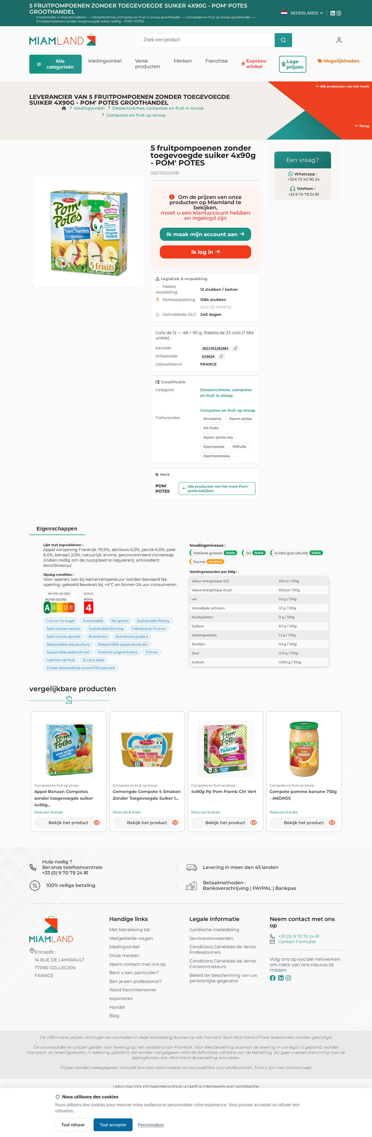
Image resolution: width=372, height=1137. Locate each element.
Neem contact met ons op (137, 964)
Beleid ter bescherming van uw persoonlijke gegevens (223, 977)
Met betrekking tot (129, 929)
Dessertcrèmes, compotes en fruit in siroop (158, 108)
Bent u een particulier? (134, 972)
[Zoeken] (283, 40)
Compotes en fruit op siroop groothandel (218, 17)
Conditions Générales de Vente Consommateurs (222, 963)
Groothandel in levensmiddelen (61, 17)
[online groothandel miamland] (62, 40)
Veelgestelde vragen (131, 938)
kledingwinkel (89, 108)
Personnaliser (151, 1124)
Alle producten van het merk (344, 86)
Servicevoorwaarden (211, 938)
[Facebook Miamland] (273, 978)
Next (347, 772)
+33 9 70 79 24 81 (303, 194)
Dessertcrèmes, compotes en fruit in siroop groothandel (136, 17)
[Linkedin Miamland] (333, 13)
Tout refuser (73, 1124)
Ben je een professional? (135, 981)
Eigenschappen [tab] (57, 528)
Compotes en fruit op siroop (136, 115)
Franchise (216, 61)
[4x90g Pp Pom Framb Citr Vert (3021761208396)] (225, 749)
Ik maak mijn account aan (202, 234)
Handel (117, 1007)
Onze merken (124, 955)
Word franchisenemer (132, 989)
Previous (25, 772)
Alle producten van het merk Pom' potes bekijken (218, 488)
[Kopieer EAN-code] (235, 348)
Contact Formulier (297, 941)
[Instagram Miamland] (340, 13)
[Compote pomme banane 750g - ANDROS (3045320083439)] (304, 749)
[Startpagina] (64, 108)
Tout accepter (113, 1124)
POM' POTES (162, 488)
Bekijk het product (68, 822)
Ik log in (202, 252)
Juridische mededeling (214, 929)
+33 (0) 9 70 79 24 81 (298, 936)
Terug (363, 126)
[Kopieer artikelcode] (221, 356)
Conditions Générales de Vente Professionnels (222, 949)
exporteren (121, 998)
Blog (114, 1015)
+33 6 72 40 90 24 (304, 179)
